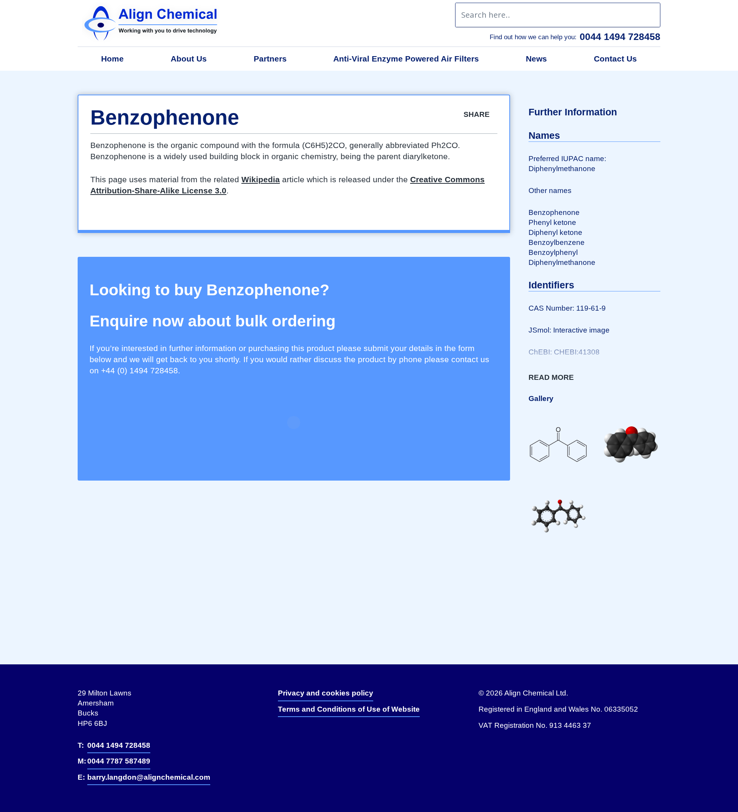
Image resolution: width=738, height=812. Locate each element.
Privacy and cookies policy (325, 693)
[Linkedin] (292, 734)
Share (478, 114)
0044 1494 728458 (620, 37)
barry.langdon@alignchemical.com (148, 777)
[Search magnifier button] (648, 15)
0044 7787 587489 (118, 761)
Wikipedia (260, 179)
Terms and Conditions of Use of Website (349, 709)
